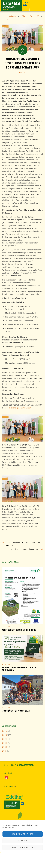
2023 (4, 743)
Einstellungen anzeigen (22, 847)
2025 (4, 735)
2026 (4, 731)
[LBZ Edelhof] (15, 5)
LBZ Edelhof (10, 786)
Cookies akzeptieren (23, 834)
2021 (4, 751)
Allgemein (22, 72)
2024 (4, 739)
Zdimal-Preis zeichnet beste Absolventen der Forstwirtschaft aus (22, 63)
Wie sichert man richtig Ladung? (25, 549)
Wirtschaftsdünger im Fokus (19, 630)
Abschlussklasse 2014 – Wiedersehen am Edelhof (23, 544)
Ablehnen (23, 841)
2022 (4, 747)
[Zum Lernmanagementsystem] (8, 770)
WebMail (8, 773)
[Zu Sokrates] (6, 777)
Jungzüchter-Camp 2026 (16, 711)
